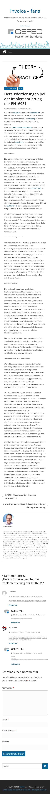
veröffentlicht (35, 113)
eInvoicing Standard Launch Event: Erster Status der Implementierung (24, 506)
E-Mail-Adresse (9, 730)
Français (27, 26)
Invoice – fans (25, 11)
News (20, 88)
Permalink (39, 597)
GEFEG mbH (17, 610)
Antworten (13, 605)
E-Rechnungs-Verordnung (22, 127)
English (22, 26)
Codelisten (19, 142)
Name (5, 719)
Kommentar (8, 688)
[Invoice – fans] (25, 42)
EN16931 (16, 113)
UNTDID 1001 (36, 188)
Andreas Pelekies (25, 109)
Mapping (31, 119)
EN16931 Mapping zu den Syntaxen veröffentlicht (20, 497)
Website (5, 741)
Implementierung (10, 88)
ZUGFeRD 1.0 (12, 206)
